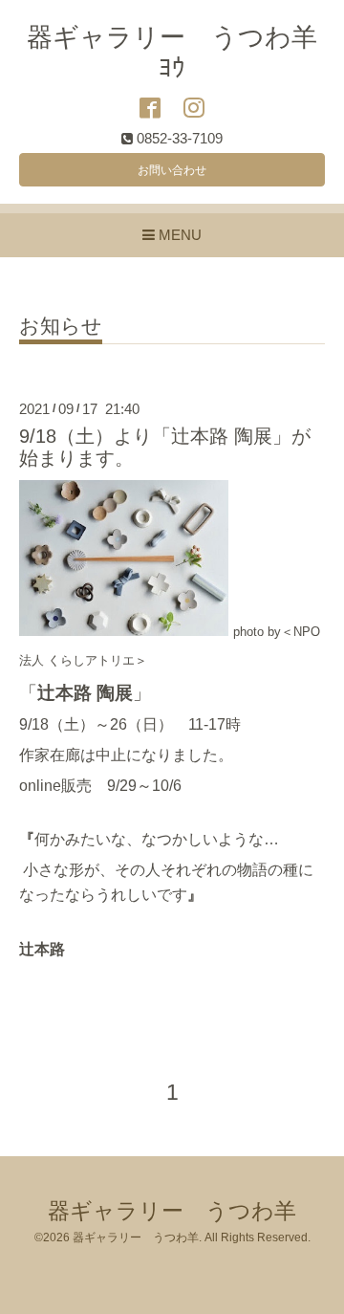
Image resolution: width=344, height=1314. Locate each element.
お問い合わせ (172, 170)
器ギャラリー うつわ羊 (172, 1211)
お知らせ (60, 326)
